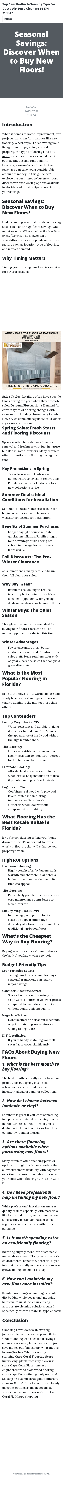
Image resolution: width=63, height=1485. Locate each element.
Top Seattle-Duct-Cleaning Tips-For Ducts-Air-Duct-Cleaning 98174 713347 (28, 8)
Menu (7, 19)
